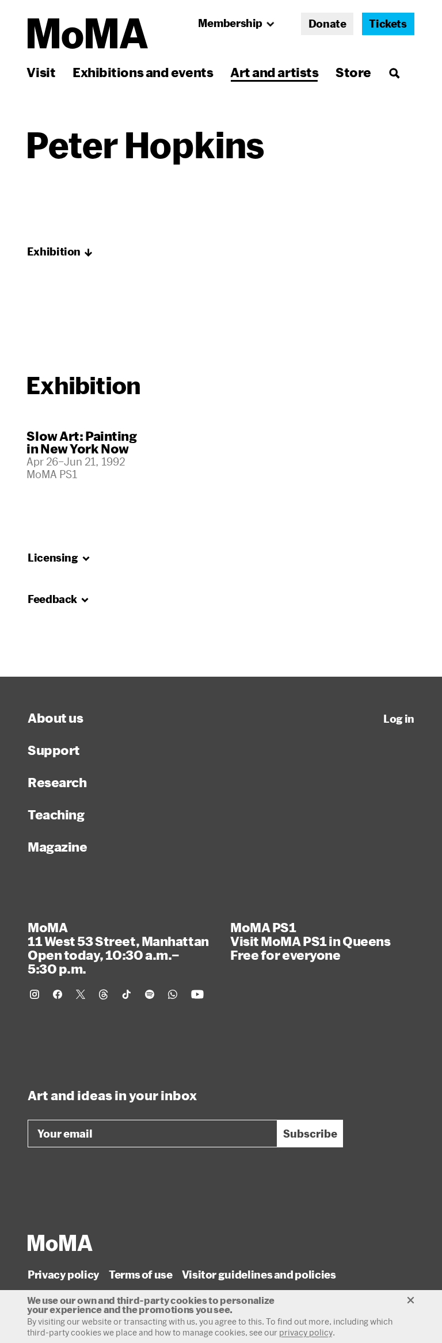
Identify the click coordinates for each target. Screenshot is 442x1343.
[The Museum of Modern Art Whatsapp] (172, 994)
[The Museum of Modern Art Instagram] (34, 994)
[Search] (393, 72)
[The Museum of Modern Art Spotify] (149, 994)
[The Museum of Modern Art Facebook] (57, 994)
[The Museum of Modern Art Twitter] (80, 994)
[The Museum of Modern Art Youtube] (197, 994)
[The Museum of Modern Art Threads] (103, 994)
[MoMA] (60, 1243)
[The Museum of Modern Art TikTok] (126, 994)
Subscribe (310, 1133)
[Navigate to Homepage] (88, 34)
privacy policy (306, 1332)
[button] (60, 252)
